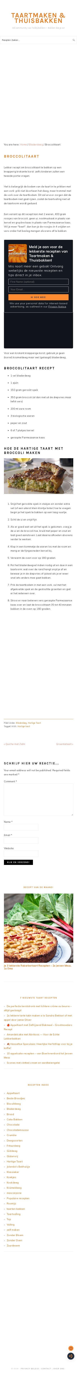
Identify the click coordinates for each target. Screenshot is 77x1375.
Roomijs (11, 1203)
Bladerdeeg (21, 723)
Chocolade (13, 1124)
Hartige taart (24, 726)
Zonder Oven (14, 1240)
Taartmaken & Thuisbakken (38, 18)
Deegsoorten (15, 1140)
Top (9, 1219)
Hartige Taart (34, 723)
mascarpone (14, 1192)
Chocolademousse (18, 1130)
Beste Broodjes (16, 1098)
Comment (10, 781)
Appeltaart (13, 1093)
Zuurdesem (13, 1245)
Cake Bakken (15, 1119)
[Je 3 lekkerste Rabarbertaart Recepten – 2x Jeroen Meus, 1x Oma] (38, 961)
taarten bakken (16, 1208)
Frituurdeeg (13, 1145)
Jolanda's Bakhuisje (18, 1166)
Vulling (11, 1224)
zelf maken (13, 1229)
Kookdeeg (13, 1182)
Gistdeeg (12, 1150)
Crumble (12, 1135)
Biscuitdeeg (14, 1103)
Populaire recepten (18, 1198)
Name (8, 821)
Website (9, 848)
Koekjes (11, 1177)
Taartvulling (14, 1214)
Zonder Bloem (15, 1235)
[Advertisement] (38, 93)
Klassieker (13, 1172)
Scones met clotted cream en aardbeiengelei (33, 1062)
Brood (10, 1114)
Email (8, 835)
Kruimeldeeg (14, 1187)
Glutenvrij (12, 1156)
